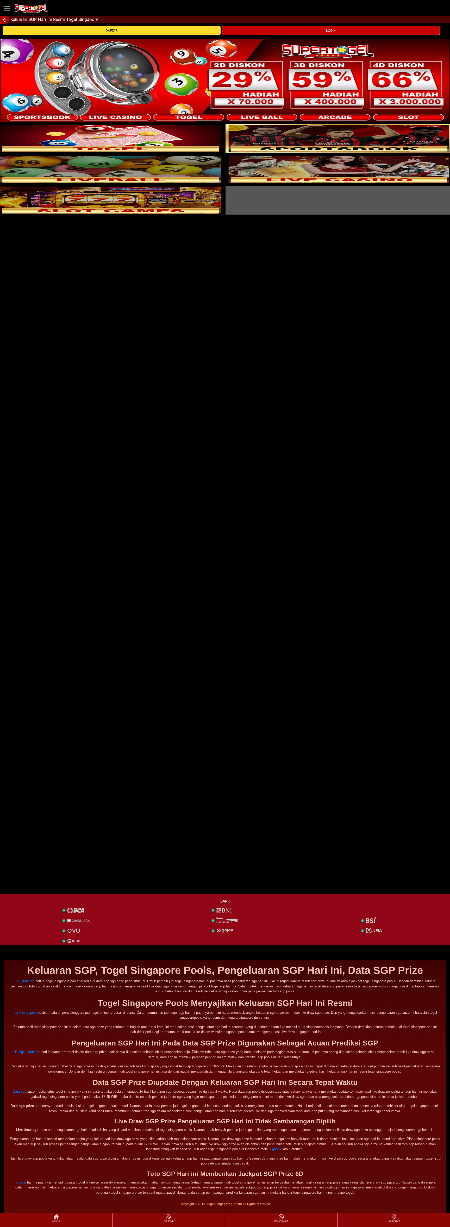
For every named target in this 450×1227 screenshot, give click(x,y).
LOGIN (331, 31)
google (277, 1149)
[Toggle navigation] (7, 8)
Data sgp (19, 1091)
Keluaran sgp (24, 981)
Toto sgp (19, 1182)
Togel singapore (25, 1013)
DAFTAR (111, 31)
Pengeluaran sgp (27, 1052)
